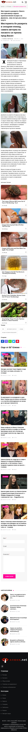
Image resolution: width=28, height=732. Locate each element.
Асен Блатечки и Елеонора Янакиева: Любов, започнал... (18, 607)
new (3, 329)
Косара (21, 329)
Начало (3, 6)
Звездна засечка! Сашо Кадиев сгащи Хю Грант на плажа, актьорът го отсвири (13, 371)
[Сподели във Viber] (6, 341)
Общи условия (6, 681)
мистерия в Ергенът (12, 329)
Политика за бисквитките (9, 687)
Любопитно (5, 707)
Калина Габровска (7, 38)
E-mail (4, 546)
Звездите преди (6, 713)
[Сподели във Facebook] (2, 341)
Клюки (4, 698)
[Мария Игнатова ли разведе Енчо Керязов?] (4, 620)
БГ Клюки (9, 6)
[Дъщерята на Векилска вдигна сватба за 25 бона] (4, 642)
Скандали (4, 704)
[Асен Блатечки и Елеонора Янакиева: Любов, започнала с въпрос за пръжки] (4, 608)
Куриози (4, 701)
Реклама (4, 675)
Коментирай (9, 576)
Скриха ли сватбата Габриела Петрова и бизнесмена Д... (16, 629)
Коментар (6, 554)
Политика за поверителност (9, 684)
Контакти (4, 678)
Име (4, 538)
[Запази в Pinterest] (17, 341)
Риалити (4, 710)
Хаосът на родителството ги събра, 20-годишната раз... (18, 596)
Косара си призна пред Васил (9, 332)
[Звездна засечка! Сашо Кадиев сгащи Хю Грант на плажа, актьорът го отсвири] (14, 359)
